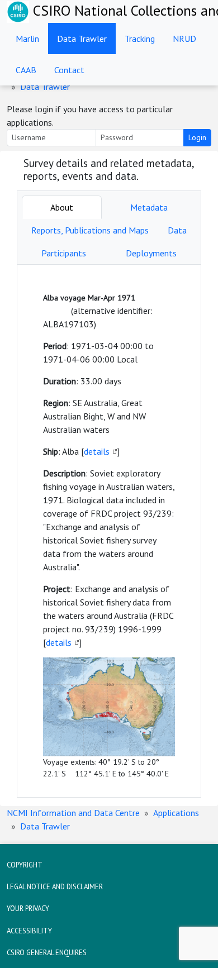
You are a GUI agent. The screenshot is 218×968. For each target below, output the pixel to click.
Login (197, 137)
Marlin (27, 38)
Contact (69, 69)
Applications (176, 812)
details (97, 451)
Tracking (140, 38)
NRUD (184, 38)
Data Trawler (82, 38)
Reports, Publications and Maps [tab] (90, 230)
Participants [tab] (63, 253)
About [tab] (61, 207)
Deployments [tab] (151, 253)
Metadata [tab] (149, 207)
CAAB (26, 69)
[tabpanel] (109, 531)
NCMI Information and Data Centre (73, 812)
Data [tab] (177, 230)
